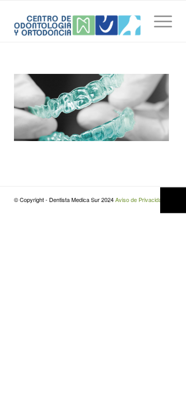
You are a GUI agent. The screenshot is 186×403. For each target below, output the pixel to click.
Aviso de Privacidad (140, 199)
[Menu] (158, 21)
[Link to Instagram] (149, 210)
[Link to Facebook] (133, 210)
